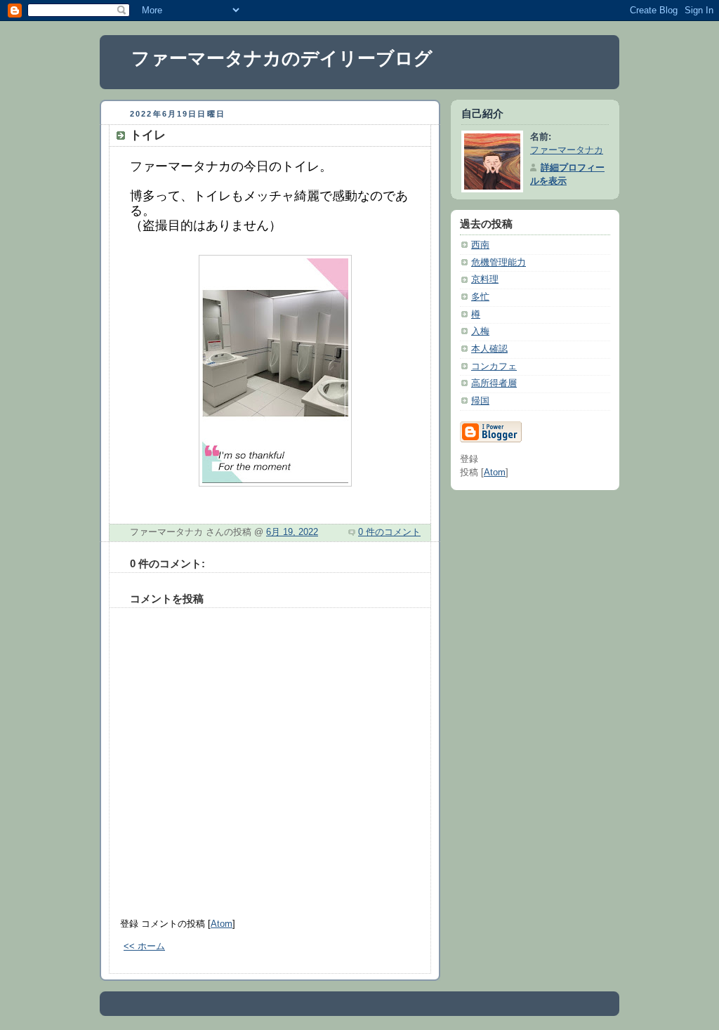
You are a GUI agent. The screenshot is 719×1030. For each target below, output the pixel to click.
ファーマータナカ (566, 150)
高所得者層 (494, 383)
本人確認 (489, 349)
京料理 (485, 279)
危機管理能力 (498, 263)
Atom (221, 924)
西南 (480, 245)
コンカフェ (494, 366)
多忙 (480, 297)
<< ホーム (144, 946)
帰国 (480, 401)
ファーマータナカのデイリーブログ (282, 58)
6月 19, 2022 (292, 532)
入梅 (480, 331)
